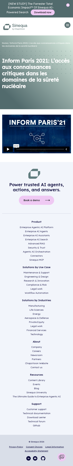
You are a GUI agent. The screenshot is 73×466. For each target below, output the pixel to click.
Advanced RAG (36, 243)
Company (36, 347)
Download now (42, 12)
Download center (36, 417)
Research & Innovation (36, 280)
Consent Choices (34, 446)
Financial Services (36, 330)
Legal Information (54, 446)
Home (5, 43)
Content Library (36, 380)
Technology (36, 334)
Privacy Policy (16, 446)
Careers (36, 351)
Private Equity (36, 322)
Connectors (36, 255)
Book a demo (32, 200)
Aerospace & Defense (37, 318)
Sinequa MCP (36, 259)
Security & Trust (36, 247)
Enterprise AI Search (36, 239)
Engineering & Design (36, 276)
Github (36, 425)
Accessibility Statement (36, 451)
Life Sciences (37, 309)
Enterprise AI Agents (36, 231)
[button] (67, 25)
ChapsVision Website (36, 363)
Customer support (36, 409)
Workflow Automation (36, 293)
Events (36, 384)
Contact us (36, 367)
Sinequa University (36, 392)
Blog (36, 388)
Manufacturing (37, 305)
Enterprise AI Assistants (36, 235)
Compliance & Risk (36, 284)
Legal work (36, 288)
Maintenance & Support (36, 272)
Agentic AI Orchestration (36, 251)
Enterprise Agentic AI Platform (36, 227)
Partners (36, 359)
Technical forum (36, 421)
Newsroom (36, 355)
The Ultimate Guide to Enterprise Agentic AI (37, 396)
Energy (36, 314)
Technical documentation (36, 413)
